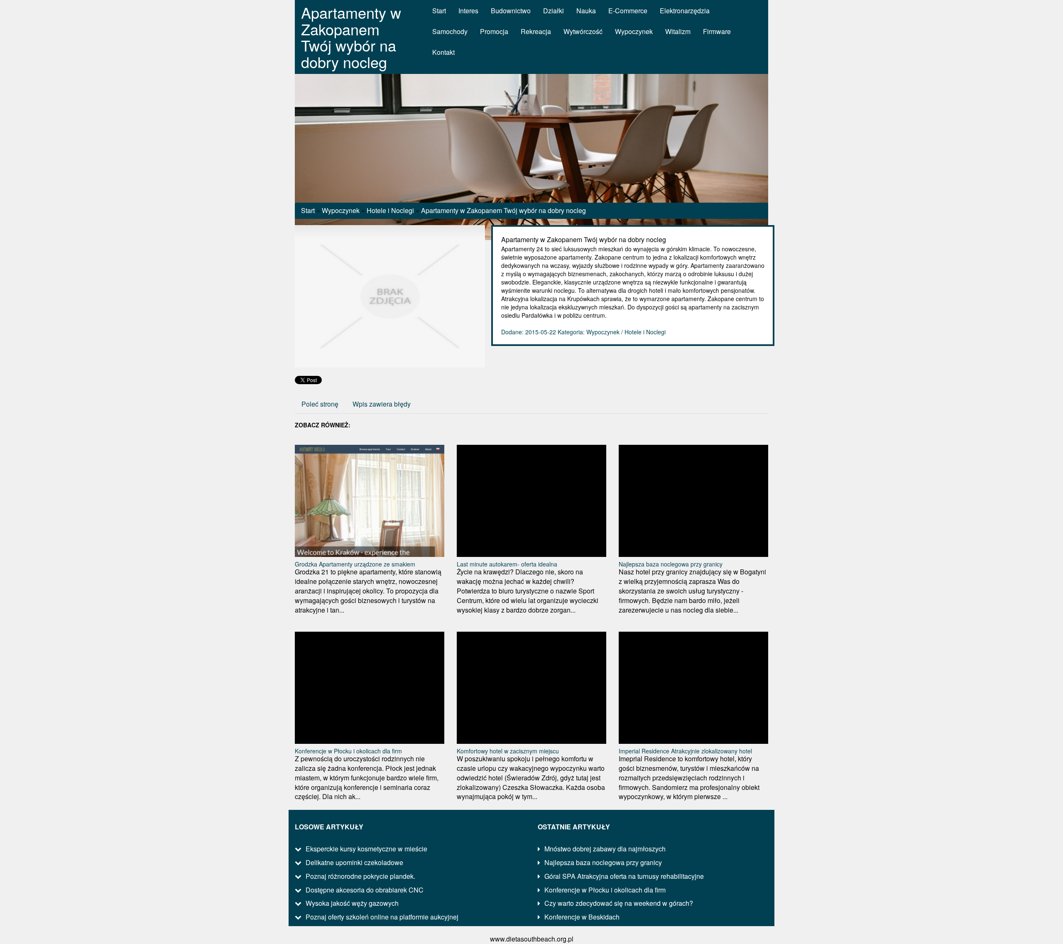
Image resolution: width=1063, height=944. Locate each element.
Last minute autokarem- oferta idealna (507, 564)
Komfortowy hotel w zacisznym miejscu (508, 751)
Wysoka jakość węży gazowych (352, 903)
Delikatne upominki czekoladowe (354, 862)
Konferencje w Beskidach (582, 917)
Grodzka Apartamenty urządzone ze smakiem (355, 564)
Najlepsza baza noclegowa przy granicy (671, 564)
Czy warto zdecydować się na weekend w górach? (618, 903)
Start (308, 210)
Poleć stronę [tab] (319, 404)
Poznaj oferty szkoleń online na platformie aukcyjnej (382, 917)
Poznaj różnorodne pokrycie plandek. (360, 876)
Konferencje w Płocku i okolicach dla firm (348, 751)
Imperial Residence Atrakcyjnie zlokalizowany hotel (685, 751)
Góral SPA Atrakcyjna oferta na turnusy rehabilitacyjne (624, 876)
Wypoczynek (341, 210)
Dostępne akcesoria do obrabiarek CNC (365, 890)
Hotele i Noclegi (390, 210)
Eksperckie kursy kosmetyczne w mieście (366, 848)
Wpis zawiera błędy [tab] (382, 404)
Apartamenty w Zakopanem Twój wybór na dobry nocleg (503, 210)
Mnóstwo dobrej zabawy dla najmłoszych (605, 848)
